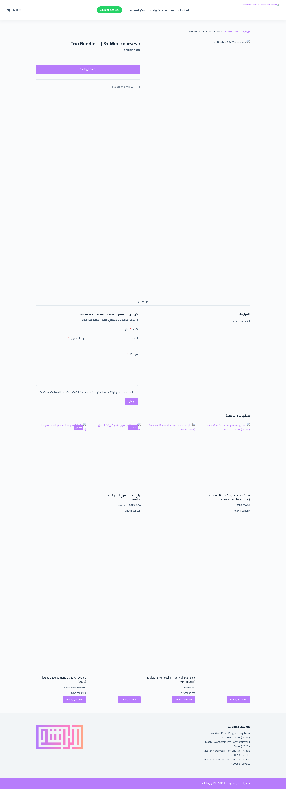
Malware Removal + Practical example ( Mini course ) (171, 679)
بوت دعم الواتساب (109, 9)
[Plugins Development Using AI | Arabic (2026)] (61, 547)
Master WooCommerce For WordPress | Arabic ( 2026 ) (227, 744)
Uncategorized (121, 87)
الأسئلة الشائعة (180, 9)
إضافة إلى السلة (88, 69)
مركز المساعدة (137, 9)
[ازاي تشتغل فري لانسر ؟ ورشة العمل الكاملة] (116, 456)
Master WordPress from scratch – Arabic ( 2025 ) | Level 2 (226, 761)
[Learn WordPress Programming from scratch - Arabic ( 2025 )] (225, 456)
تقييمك (134, 329)
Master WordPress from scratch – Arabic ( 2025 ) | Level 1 (226, 752)
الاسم (134, 338)
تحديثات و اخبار (158, 9)
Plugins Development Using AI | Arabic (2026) (63, 679)
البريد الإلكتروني (76, 338)
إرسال (131, 401)
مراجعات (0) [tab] (143, 302)
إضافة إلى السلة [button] (238, 699)
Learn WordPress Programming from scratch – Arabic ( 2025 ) (227, 497)
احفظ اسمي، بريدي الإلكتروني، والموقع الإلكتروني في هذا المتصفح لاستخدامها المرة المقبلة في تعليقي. (85, 392)
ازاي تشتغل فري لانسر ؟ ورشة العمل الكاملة (119, 497)
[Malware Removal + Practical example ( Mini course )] (170, 547)
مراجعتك (132, 354)
